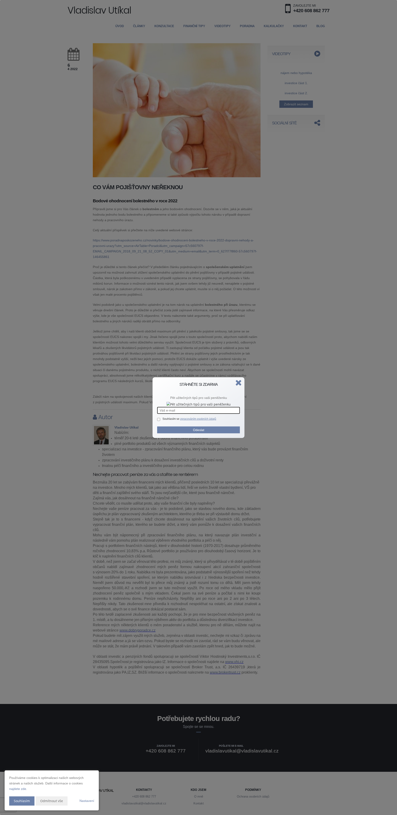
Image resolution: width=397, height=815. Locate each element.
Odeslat (198, 430)
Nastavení (86, 801)
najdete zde (17, 789)
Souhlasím (22, 801)
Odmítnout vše (51, 801)
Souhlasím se (171, 418)
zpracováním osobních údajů (198, 418)
